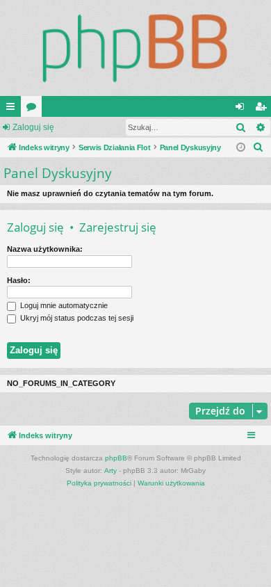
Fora (34, 109)
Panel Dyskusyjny (57, 173)
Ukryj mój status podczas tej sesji (75, 318)
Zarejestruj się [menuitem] (263, 109)
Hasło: (19, 280)
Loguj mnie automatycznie (63, 305)
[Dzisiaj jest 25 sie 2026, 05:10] (240, 148)
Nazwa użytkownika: (45, 249)
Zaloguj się (33, 127)
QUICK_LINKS (13, 109)
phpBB (116, 458)
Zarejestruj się (117, 227)
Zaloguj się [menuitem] (242, 109)
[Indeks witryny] (135, 48)
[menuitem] (258, 147)
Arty (110, 470)
